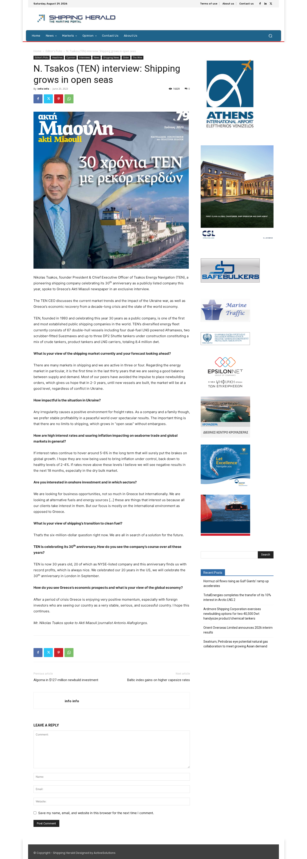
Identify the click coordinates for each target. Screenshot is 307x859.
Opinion (70, 57)
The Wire (137, 57)
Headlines (57, 57)
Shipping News (111, 57)
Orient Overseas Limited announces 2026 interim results (238, 630)
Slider (126, 57)
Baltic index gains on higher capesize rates (158, 680)
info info (43, 88)
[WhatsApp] (69, 98)
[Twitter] (271, 4)
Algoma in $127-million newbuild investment (65, 680)
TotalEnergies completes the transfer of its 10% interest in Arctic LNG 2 (237, 597)
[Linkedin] (265, 4)
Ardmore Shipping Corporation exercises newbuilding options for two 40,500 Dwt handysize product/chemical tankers (232, 613)
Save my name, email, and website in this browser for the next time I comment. (96, 813)
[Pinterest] (58, 98)
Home (37, 51)
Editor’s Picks (54, 51)
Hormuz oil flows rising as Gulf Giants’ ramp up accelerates (236, 583)
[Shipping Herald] (77, 19)
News (96, 57)
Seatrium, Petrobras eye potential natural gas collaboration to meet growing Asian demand (235, 644)
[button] (270, 35)
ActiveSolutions (105, 853)
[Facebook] (260, 4)
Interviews (84, 57)
